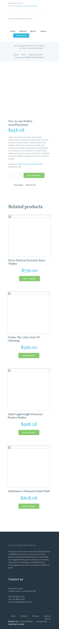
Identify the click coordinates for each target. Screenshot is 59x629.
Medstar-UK (13, 621)
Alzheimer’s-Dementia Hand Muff (31, 48)
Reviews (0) (31, 185)
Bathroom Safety (36, 55)
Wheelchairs (38, 164)
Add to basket (34, 175)
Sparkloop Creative (16, 624)
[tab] (18, 185)
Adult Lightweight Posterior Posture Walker (29, 46)
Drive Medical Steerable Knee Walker (26, 262)
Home (15, 55)
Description (18, 185)
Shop (23, 55)
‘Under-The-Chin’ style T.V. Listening (24, 339)
